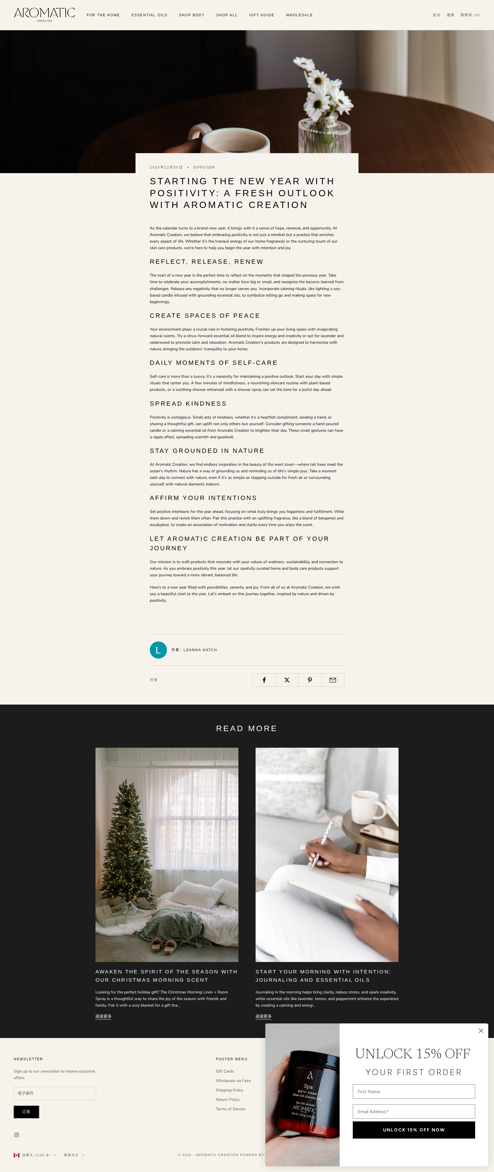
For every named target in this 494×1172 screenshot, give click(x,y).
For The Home (103, 15)
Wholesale (299, 15)
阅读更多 (103, 1016)
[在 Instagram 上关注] (16, 1135)
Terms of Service (230, 1109)
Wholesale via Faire (233, 1080)
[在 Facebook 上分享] (264, 680)
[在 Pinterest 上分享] (310, 680)
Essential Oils (150, 15)
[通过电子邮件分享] (333, 680)
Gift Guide (262, 15)
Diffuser (204, 167)
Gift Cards (225, 1071)
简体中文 (71, 1155)
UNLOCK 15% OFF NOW (414, 1130)
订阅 (26, 1111)
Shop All (227, 15)
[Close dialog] (481, 1031)
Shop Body (192, 15)
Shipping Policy (229, 1090)
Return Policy (228, 1099)
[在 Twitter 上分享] (287, 680)
